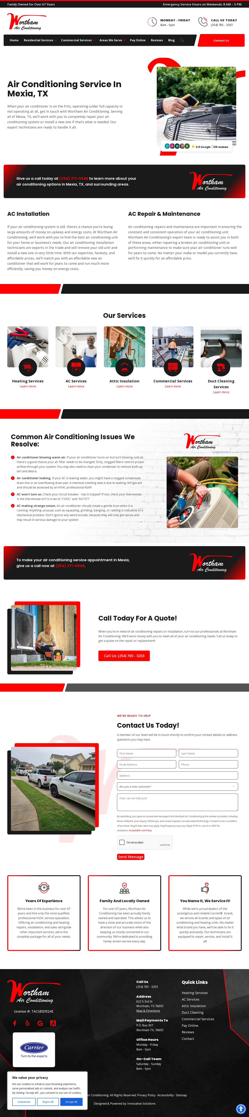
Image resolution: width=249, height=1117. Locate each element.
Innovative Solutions (141, 1104)
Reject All (47, 1102)
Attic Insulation (194, 1006)
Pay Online (138, 40)
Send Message (130, 856)
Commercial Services (76, 40)
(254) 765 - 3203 (147, 987)
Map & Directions (148, 1011)
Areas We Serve (111, 40)
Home (14, 40)
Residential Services (38, 40)
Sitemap (181, 1095)
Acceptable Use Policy (140, 830)
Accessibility (165, 1095)
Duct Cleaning (193, 1012)
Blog (171, 40)
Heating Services (195, 993)
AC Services (190, 999)
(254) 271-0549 (73, 178)
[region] (47, 1091)
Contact (188, 1038)
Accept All (71, 1102)
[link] (28, 367)
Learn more (28, 386)
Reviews (157, 40)
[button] (55, 40)
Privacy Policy (146, 1095)
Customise (24, 1102)
